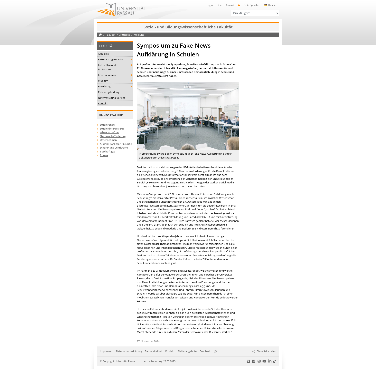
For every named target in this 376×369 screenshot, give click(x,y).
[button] (271, 5)
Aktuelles (124, 34)
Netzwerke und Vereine (111, 98)
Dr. (172, 259)
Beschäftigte (107, 151)
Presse (104, 155)
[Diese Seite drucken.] (215, 351)
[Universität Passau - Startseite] (121, 9)
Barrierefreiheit (153, 351)
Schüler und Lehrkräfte (114, 147)
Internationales (107, 75)
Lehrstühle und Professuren (107, 67)
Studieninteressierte (112, 128)
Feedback (205, 351)
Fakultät (110, 34)
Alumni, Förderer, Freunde (116, 144)
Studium (103, 81)
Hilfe (219, 5)
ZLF (207, 217)
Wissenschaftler (109, 132)
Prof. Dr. (214, 209)
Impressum (106, 351)
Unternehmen (108, 140)
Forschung (104, 86)
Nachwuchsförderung (113, 136)
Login (210, 5)
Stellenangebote (187, 351)
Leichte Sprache (250, 5)
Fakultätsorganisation (111, 59)
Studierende (107, 124)
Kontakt (230, 5)
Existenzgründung (108, 92)
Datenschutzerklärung (129, 351)
